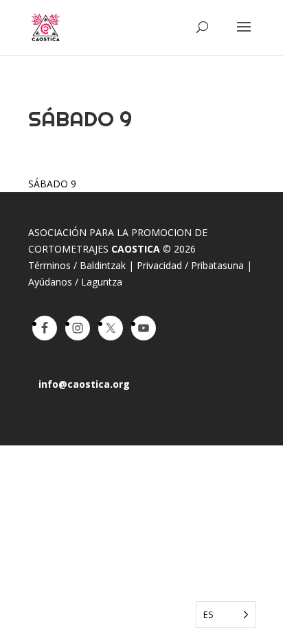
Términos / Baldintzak (77, 265)
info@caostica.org (84, 384)
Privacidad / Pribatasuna (190, 265)
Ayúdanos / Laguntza (75, 281)
